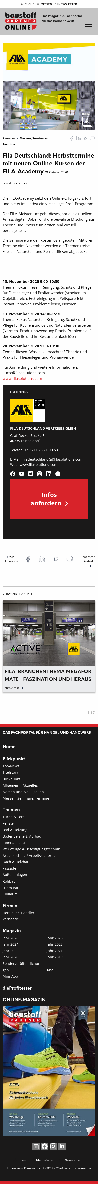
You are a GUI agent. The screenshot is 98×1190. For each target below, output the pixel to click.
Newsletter (67, 4)
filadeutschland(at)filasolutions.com (52, 459)
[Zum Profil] (57, 473)
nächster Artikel (88, 559)
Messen (46, 4)
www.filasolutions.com (22, 378)
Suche (29, 4)
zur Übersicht (12, 559)
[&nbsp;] (49, 86)
